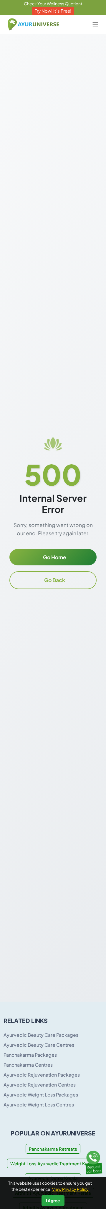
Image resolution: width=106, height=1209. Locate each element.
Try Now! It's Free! (53, 10)
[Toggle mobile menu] (95, 24)
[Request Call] (93, 1161)
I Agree (53, 1200)
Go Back (54, 580)
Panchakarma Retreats (53, 1149)
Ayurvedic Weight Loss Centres (39, 1104)
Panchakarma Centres (28, 1065)
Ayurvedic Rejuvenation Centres (40, 1085)
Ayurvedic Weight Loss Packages (41, 1095)
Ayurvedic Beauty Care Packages (41, 1035)
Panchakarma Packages (30, 1055)
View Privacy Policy (70, 1189)
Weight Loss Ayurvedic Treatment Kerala (53, 1163)
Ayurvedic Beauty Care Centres (39, 1045)
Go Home (54, 557)
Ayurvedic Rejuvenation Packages (42, 1075)
